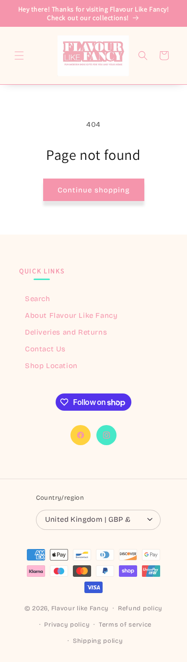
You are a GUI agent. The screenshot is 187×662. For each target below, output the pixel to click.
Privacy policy (67, 624)
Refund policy (140, 608)
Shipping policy (98, 641)
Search (37, 298)
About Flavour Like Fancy (71, 315)
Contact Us (45, 349)
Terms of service (125, 624)
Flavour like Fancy (80, 608)
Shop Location (51, 365)
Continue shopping (94, 190)
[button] (19, 55)
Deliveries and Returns (66, 332)
